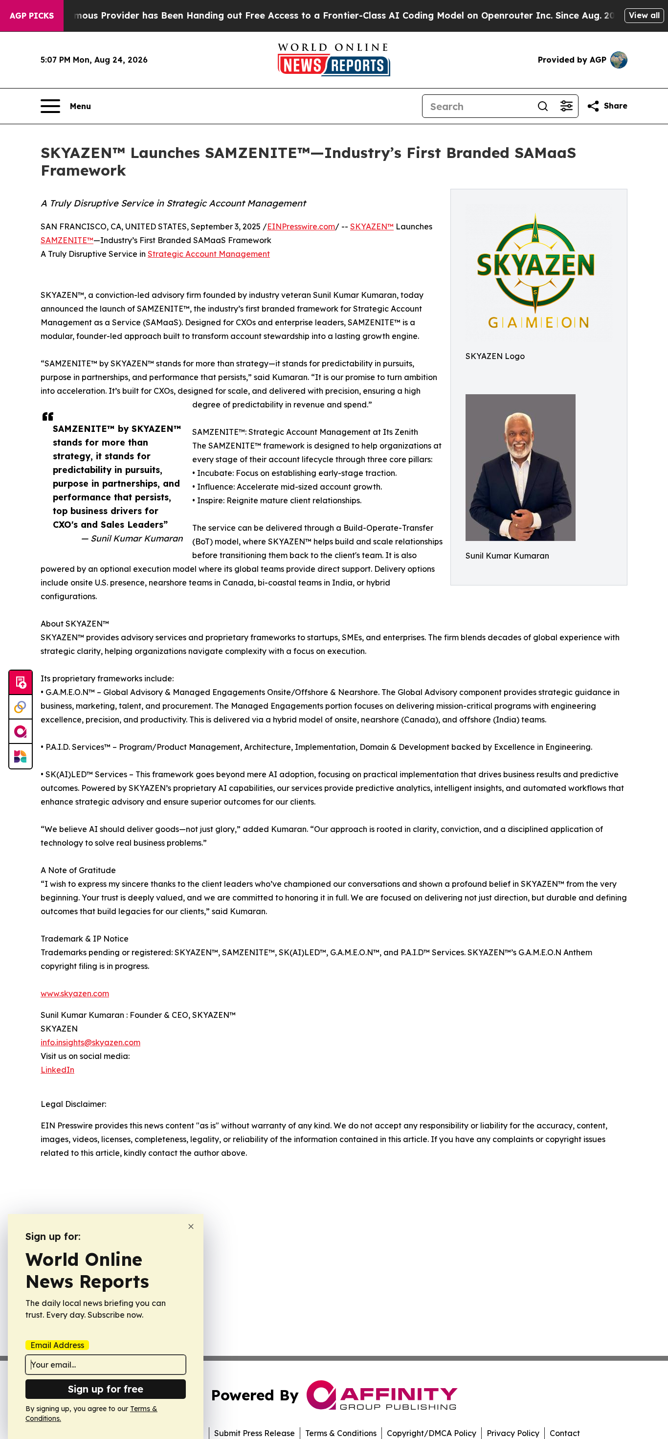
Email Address (57, 1345)
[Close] (191, 1226)
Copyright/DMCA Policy (431, 1433)
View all (644, 15)
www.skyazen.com (75, 993)
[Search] (543, 106)
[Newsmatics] (20, 756)
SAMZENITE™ (67, 240)
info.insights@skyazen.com (90, 1042)
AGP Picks (32, 16)
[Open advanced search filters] (566, 106)
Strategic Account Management (209, 254)
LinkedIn (57, 1070)
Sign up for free (105, 1389)
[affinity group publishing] (20, 732)
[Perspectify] (20, 707)
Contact (565, 1433)
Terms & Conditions (341, 1433)
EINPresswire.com (301, 226)
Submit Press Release (254, 1433)
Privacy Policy (513, 1433)
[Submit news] (20, 683)
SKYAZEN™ (372, 226)
